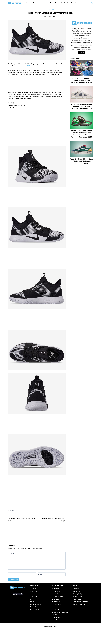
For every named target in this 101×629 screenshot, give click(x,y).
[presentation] (81, 68)
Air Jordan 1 (33, 588)
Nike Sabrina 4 (56, 604)
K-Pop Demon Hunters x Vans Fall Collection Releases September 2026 (81, 80)
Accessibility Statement (80, 601)
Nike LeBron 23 (56, 591)
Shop (72, 3)
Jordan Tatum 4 (56, 601)
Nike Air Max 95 (34, 609)
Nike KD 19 (55, 594)
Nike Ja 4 (54, 607)
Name (11, 574)
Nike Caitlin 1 (56, 620)
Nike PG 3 (27, 66)
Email (40, 574)
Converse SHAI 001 (57, 617)
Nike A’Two (55, 615)
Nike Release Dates (43, 3)
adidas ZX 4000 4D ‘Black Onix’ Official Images (53, 518)
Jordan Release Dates (30, 3)
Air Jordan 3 (33, 591)
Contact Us (76, 591)
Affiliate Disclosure (79, 604)
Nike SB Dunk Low (35, 604)
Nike (53, 9)
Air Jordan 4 (33, 594)
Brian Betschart (47, 16)
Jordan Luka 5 (56, 599)
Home (48, 9)
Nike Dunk (33, 601)
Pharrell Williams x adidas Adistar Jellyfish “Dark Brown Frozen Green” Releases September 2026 (81, 134)
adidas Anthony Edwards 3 (60, 612)
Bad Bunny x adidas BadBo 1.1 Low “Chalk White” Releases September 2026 (81, 107)
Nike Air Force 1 (34, 607)
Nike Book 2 (55, 609)
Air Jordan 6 (33, 596)
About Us (77, 3)
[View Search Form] (91, 3)
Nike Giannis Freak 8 (58, 596)
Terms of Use (77, 599)
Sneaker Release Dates (56, 3)
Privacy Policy (77, 594)
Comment (12, 553)
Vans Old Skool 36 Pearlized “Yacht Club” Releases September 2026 (81, 161)
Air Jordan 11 (34, 599)
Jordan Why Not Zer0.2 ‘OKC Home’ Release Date (21, 518)
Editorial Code (77, 596)
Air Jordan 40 (56, 588)
